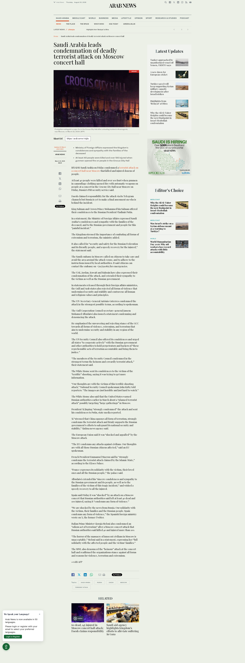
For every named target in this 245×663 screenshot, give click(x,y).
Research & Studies (166, 18)
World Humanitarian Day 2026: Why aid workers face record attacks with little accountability (160, 247)
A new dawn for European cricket (158, 73)
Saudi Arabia (62, 18)
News (58, 24)
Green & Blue (129, 24)
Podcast (184, 18)
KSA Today (113, 24)
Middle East (78, 18)
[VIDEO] (87, 612)
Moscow (123, 582)
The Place (70, 24)
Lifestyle (126, 18)
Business (103, 18)
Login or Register (13, 637)
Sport (149, 18)
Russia (99, 582)
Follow (61, 206)
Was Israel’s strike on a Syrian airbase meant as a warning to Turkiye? (161, 227)
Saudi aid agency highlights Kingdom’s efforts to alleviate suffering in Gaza (123, 629)
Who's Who (99, 24)
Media (115, 18)
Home (56, 36)
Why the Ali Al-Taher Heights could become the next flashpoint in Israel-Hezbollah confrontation (119, 30)
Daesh (111, 582)
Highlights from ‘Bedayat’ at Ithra (159, 102)
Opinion (139, 18)
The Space (84, 24)
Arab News (60, 2)
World (92, 18)
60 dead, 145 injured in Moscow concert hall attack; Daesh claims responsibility (87, 628)
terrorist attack (81, 587)
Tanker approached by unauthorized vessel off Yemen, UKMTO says (161, 62)
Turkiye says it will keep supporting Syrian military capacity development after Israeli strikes (162, 89)
